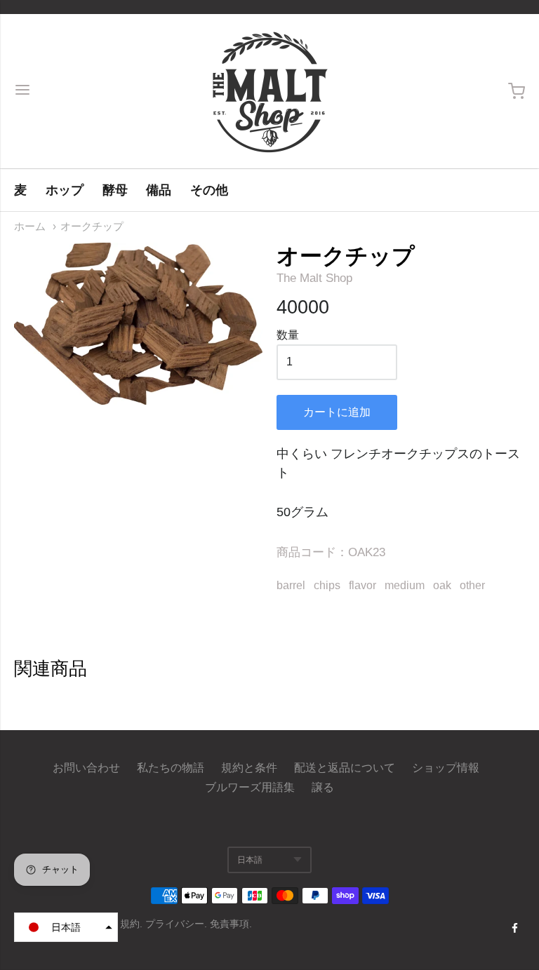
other (472, 585)
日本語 (249, 860)
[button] (66, 927)
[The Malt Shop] (269, 91)
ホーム (30, 226)
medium (405, 585)
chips (327, 585)
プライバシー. (177, 923)
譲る (323, 787)
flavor (362, 585)
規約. (132, 923)
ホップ (65, 190)
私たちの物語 (170, 768)
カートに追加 (337, 412)
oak (442, 585)
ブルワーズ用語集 (250, 787)
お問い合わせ (86, 768)
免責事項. (231, 923)
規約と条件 (249, 768)
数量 (288, 335)
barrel (291, 585)
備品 (158, 190)
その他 (209, 190)
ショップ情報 (445, 768)
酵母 (115, 190)
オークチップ (92, 226)
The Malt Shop (314, 278)
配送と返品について (344, 768)
